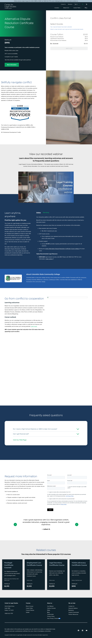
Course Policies (30, 610)
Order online (49, 259)
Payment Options (73, 608)
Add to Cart (69, 48)
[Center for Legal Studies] (11, 6)
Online (38, 212)
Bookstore (71, 610)
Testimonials (50, 614)
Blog (86, 7)
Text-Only (46, 212)
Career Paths (76, 7)
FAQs (48, 610)
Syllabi (27, 612)
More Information (11, 64)
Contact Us (71, 606)
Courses (56, 7)
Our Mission (50, 606)
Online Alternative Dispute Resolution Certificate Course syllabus (62, 248)
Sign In (76, 4)
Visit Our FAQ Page (20, 440)
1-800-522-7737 (9, 613)
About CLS (66, 7)
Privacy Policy (51, 616)
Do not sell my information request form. (39, 635)
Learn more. (34, 326)
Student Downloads (73, 612)
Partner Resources (73, 614)
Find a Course (29, 606)
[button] (15, 524)
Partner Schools (51, 608)
